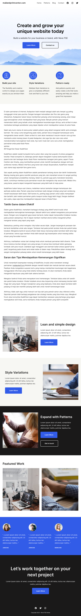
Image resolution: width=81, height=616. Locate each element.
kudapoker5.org (19, 265)
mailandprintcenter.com (14, 3)
